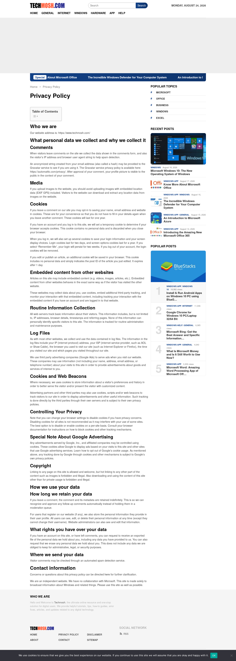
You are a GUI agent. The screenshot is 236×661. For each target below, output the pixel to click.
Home (33, 634)
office (160, 98)
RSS (126, 633)
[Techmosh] (47, 5)
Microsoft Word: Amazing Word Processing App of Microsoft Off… (183, 371)
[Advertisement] (118, 45)
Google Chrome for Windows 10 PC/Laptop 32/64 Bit (181, 316)
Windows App (171, 181)
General (184, 214)
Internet (187, 305)
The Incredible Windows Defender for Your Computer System (116, 77)
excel (160, 118)
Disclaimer (94, 634)
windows (162, 111)
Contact (64, 640)
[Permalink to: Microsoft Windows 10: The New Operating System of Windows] (178, 149)
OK (214, 655)
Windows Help (174, 325)
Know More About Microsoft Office (182, 186)
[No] (231, 655)
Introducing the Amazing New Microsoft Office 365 (183, 233)
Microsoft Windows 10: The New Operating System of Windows (171, 172)
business (162, 105)
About (34, 640)
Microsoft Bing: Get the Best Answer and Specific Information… (183, 335)
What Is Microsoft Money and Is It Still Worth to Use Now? (183, 354)
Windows (156, 167)
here (107, 574)
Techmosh (59, 602)
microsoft (163, 92)
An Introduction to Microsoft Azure (188, 77)
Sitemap (92, 640)
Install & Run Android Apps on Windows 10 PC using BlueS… (184, 296)
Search (142, 5)
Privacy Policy (68, 634)
